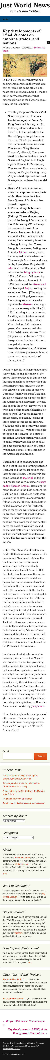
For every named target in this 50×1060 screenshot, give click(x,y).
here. (29, 962)
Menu (5, 19)
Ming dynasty (32, 272)
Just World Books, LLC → (15, 979)
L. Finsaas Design (16, 1054)
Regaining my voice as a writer (17, 799)
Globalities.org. (22, 864)
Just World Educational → (15, 999)
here (5, 874)
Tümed (23, 252)
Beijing (28, 288)
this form (19, 933)
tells (10, 268)
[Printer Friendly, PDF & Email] (48, 42)
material (28, 478)
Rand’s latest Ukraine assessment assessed (24, 803)
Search (6, 751)
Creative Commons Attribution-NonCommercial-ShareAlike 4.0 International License (23, 1046)
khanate (27, 304)
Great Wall (39, 284)
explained (39, 706)
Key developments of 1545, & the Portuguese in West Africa (27, 1031)
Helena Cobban (22, 858)
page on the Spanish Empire (24, 484)
